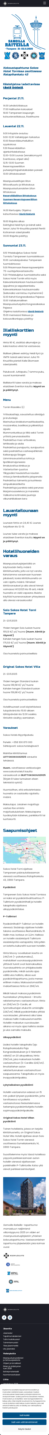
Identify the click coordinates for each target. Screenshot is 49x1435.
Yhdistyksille (9, 1354)
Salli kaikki (25, 1415)
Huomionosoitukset (11, 1374)
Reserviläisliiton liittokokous (19, 195)
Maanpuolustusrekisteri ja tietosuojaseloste (13, 1359)
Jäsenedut (7, 1333)
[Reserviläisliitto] (11, 1309)
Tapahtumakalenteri (12, 1336)
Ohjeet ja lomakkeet (12, 1363)
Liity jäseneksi (9, 1349)
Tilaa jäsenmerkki (10, 1345)
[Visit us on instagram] (10, 1317)
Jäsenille (7, 1329)
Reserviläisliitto (11, 3)
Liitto (5, 1379)
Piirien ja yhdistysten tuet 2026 (12, 1367)
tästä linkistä (13, 87)
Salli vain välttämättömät (24, 1422)
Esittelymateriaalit (11, 1371)
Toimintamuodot (10, 1342)
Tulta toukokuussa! (11, 1339)
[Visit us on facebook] (4, 1317)
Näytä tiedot (24, 1429)
